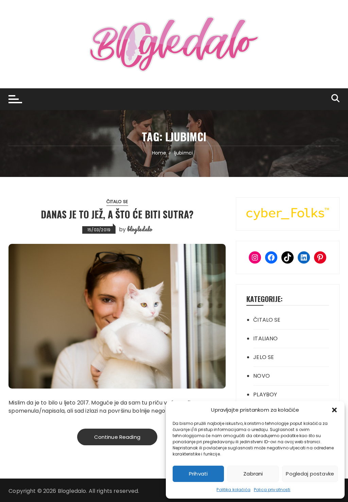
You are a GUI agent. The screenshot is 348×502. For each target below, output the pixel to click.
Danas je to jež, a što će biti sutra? (117, 214)
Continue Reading (117, 437)
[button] (334, 410)
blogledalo (139, 229)
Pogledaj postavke (310, 473)
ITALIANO (265, 338)
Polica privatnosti (272, 489)
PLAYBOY (265, 394)
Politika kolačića (233, 489)
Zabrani (253, 473)
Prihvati (198, 473)
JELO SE (263, 357)
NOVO (261, 376)
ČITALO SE (117, 201)
